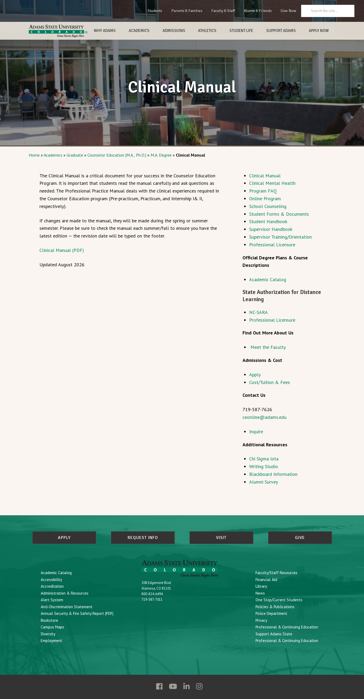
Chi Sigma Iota (263, 459)
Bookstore (49, 620)
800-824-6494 (152, 594)
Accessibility (51, 579)
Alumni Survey (263, 482)
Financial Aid (266, 579)
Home (34, 155)
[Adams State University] (58, 31)
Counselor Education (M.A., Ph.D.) (116, 155)
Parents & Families (187, 10)
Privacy (261, 620)
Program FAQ (263, 191)
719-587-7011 (152, 599)
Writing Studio (263, 466)
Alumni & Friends (258, 10)
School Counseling (267, 206)
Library (261, 586)
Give (300, 537)
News (260, 593)
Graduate (75, 155)
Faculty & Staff (223, 10)
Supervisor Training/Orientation (280, 237)
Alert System (52, 599)
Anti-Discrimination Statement (66, 606)
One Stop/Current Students (279, 599)
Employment (51, 640)
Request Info (143, 537)
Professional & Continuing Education (287, 626)
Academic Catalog (267, 279)
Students (155, 10)
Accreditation (52, 586)
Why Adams (105, 30)
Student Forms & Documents (279, 214)
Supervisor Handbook (270, 229)
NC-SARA (258, 312)
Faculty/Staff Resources (276, 572)
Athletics (207, 30)
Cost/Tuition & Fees (269, 382)
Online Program (265, 198)
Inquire (256, 431)
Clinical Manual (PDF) (61, 250)
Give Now (288, 10)
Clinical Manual (265, 176)
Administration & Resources (64, 593)
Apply (255, 374)
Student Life (241, 30)
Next (182, 122)
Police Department (271, 613)
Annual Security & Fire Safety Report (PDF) (77, 613)
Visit (221, 537)
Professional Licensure (272, 245)
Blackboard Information (273, 474)
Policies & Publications (275, 606)
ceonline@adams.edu (264, 417)
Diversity (48, 633)
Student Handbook (268, 221)
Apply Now (319, 30)
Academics (139, 30)
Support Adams (281, 30)
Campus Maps (52, 626)
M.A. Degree (161, 155)
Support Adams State (274, 633)
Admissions (174, 30)
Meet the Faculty (268, 347)
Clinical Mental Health (272, 183)
